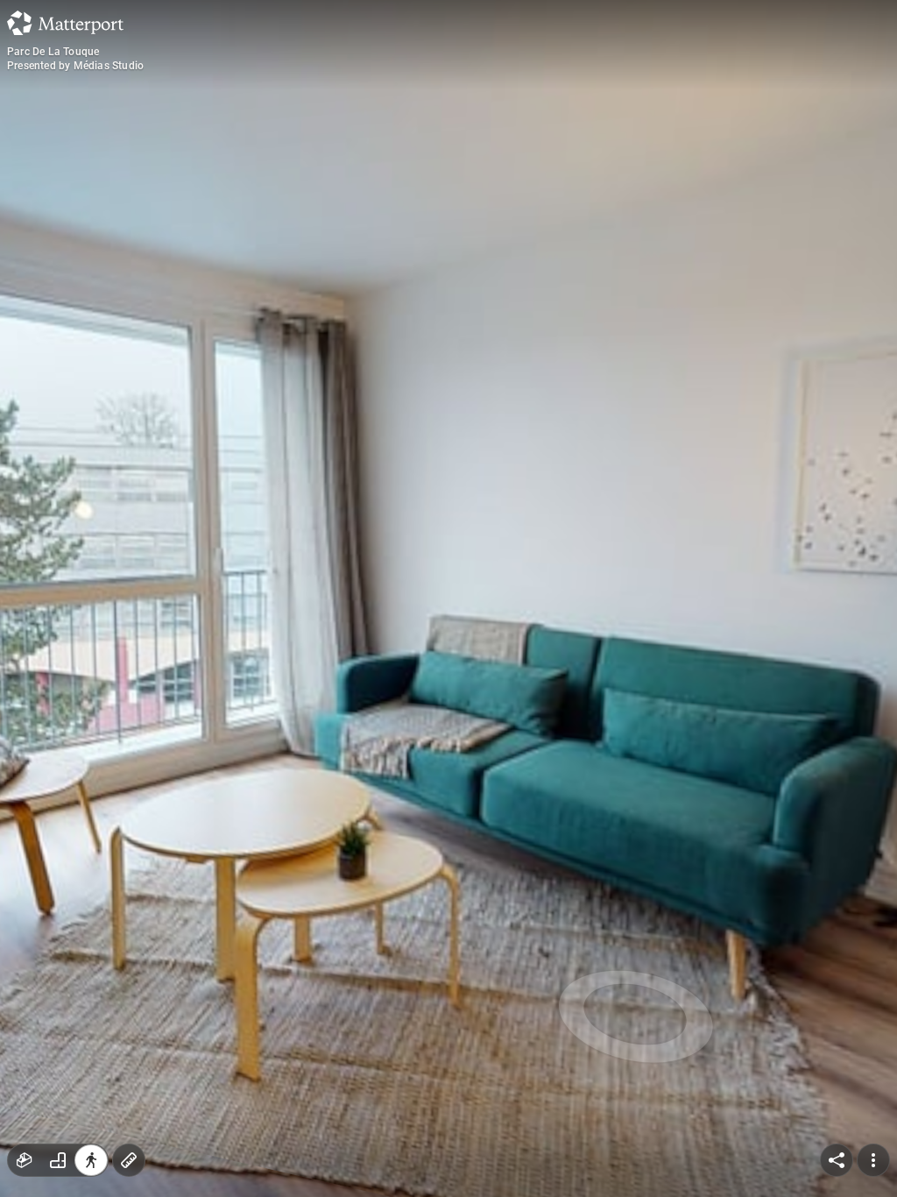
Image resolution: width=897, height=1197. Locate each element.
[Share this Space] (836, 1160)
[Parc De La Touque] (448, 598)
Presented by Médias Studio (75, 66)
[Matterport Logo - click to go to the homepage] (65, 23)
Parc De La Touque (53, 52)
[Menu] (873, 1160)
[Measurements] (128, 1160)
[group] (58, 1160)
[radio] (24, 1160)
